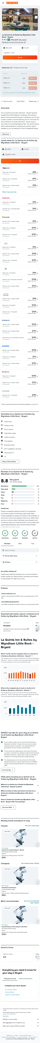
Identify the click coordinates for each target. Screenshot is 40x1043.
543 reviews (23, 40)
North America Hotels (25, 1035)
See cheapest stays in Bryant (30, 863)
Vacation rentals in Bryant (12, 995)
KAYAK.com (9, 1035)
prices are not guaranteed (9, 1014)
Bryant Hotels (32, 1037)
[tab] (7, 543)
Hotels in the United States (8, 1037)
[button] (3, 3)
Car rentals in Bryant (11, 989)
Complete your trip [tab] (10, 978)
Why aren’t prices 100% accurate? (14, 1026)
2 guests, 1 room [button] (9, 53)
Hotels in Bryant (9, 992)
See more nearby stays (32, 825)
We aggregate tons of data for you (14, 1023)
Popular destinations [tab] (25, 978)
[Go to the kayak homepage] (12, 3)
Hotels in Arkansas (22, 1037)
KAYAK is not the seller (10, 1019)
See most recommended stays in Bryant (31, 902)
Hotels (16, 1035)
